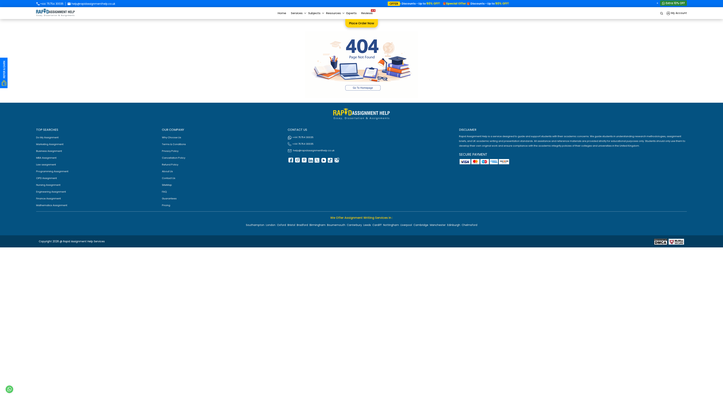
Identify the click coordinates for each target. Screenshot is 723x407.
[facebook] (290, 161)
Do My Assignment (47, 137)
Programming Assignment (52, 171)
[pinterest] (304, 161)
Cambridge (420, 225)
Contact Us (168, 178)
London (270, 225)
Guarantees (169, 198)
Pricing (166, 205)
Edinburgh (453, 225)
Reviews (367, 12)
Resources (333, 13)
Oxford (281, 225)
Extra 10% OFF (675, 3)
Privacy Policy (170, 151)
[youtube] (323, 161)
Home (282, 13)
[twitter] (317, 161)
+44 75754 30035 (51, 4)
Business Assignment (49, 151)
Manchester (438, 225)
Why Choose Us (171, 137)
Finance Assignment (48, 198)
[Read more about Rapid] (660, 241)
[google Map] (336, 161)
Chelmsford (469, 225)
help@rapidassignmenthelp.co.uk (93, 4)
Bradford (302, 225)
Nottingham (391, 225)
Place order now (361, 23)
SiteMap (167, 185)
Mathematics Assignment (51, 205)
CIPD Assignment (46, 178)
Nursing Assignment (48, 185)
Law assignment (46, 164)
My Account (678, 13)
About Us (167, 171)
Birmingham (318, 225)
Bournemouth (336, 225)
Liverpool (406, 225)
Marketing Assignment (49, 144)
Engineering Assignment (51, 192)
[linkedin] (310, 161)
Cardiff (377, 225)
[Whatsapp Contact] (9, 389)
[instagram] (297, 161)
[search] (662, 13)
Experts (351, 13)
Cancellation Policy (173, 158)
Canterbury (354, 225)
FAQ (164, 192)
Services (297, 13)
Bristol (291, 225)
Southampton (255, 225)
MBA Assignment (46, 158)
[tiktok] (330, 161)
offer (394, 4)
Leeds (367, 225)
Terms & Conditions (174, 144)
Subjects (314, 13)
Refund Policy (170, 164)
